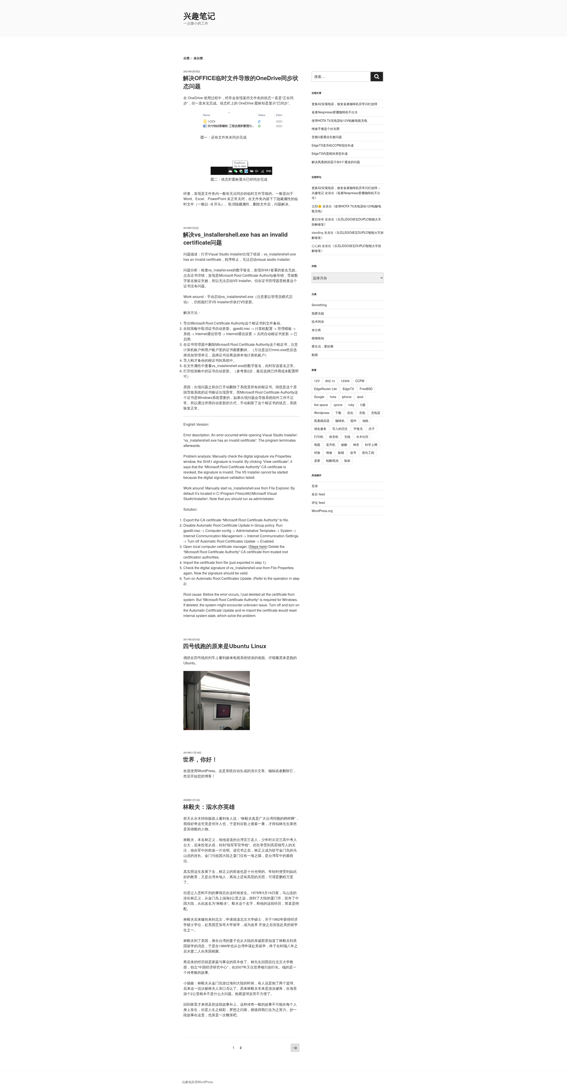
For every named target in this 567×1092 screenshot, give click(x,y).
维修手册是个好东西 (326, 128)
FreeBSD (366, 389)
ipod (360, 396)
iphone (346, 396)
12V (317, 381)
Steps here (257, 546)
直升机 (330, 444)
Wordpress (321, 412)
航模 (315, 354)
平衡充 (358, 428)
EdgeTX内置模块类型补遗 (330, 153)
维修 (329, 452)
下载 (338, 412)
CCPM (359, 381)
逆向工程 (368, 452)
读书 (353, 452)
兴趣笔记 (199, 15)
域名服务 (320, 428)
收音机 (333, 436)
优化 (350, 412)
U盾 (362, 404)
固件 (353, 420)
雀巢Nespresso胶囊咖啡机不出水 (335, 112)
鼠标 (347, 460)
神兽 (356, 444)
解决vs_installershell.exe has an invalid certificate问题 (235, 238)
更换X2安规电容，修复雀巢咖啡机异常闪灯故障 (344, 104)
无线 (347, 436)
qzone (338, 404)
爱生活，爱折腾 (322, 346)
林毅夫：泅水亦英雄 (209, 806)
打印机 (318, 436)
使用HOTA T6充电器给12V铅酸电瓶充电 (339, 120)
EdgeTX (348, 389)
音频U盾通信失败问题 (327, 137)
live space (321, 404)
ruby (351, 404)
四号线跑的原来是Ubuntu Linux (224, 646)
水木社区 (362, 436)
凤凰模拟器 (322, 420)
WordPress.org (322, 510)
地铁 (365, 420)
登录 (315, 486)
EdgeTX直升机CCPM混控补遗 (333, 145)
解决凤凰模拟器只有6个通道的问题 (336, 162)
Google (319, 396)
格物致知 (318, 338)
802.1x (330, 381)
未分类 (316, 330)
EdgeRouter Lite (325, 389)
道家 (317, 460)
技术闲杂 (318, 321)
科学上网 (371, 444)
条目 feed (318, 494)
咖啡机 (340, 420)
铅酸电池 (332, 460)
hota (333, 396)
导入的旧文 (340, 428)
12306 (345, 381)
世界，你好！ (200, 759)
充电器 (375, 412)
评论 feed (318, 502)
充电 (362, 412)
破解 (344, 444)
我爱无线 (318, 313)
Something (319, 305)
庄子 (372, 428)
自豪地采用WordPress (197, 1082)
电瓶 (317, 444)
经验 (317, 452)
